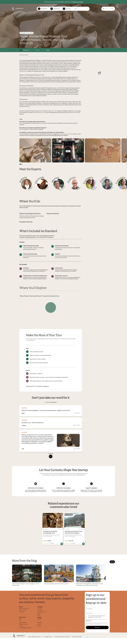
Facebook (39, 618)
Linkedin (39, 624)
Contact (21, 626)
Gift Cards (21, 612)
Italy (28, 33)
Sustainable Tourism (42, 612)
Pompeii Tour (22, 71)
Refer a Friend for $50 (24, 608)
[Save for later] (61, 514)
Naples (31, 33)
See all (112, 561)
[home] (18, 10)
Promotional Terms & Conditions (62, 636)
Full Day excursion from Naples (68, 134)
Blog (20, 618)
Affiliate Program (23, 610)
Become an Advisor (23, 624)
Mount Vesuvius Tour (38, 112)
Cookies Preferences (76, 636)
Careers (39, 613)
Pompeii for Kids (73, 112)
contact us (46, 386)
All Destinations (23, 33)
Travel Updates (22, 622)
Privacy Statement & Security (34, 636)
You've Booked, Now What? (25, 627)
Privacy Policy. (88, 620)
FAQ (20, 620)
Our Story (39, 608)
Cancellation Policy (48, 636)
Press (38, 615)
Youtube (39, 626)
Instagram (39, 622)
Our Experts (40, 610)
